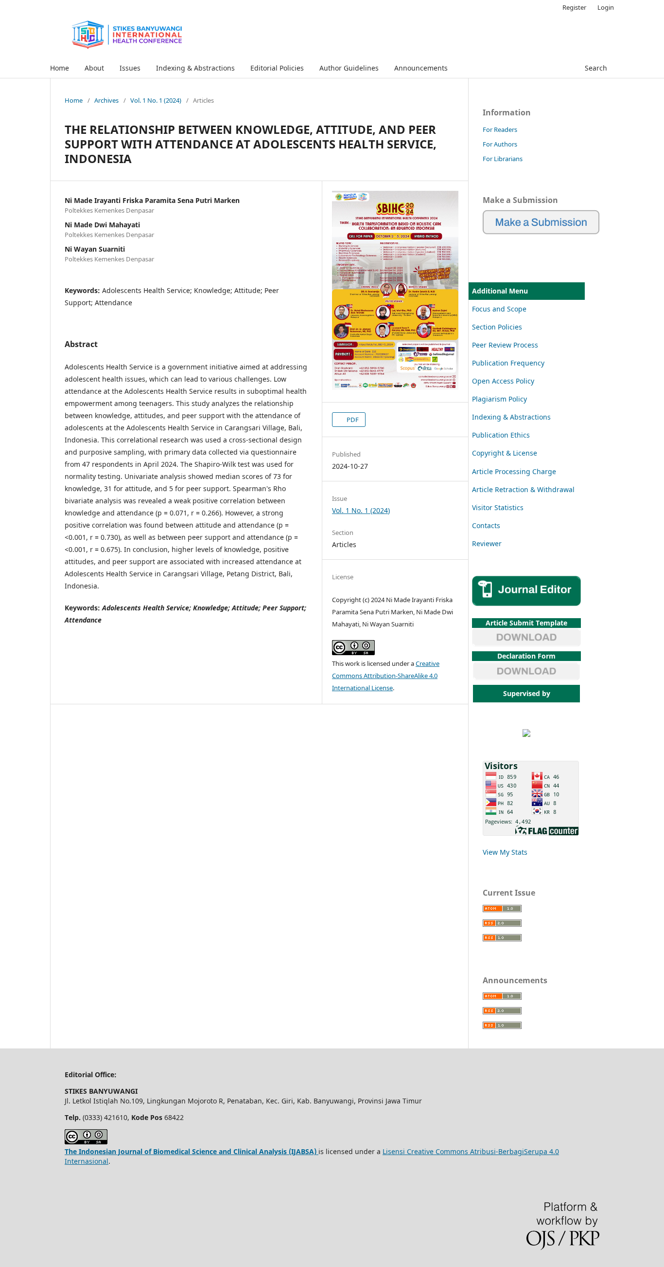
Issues (130, 68)
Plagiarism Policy (499, 399)
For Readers (500, 129)
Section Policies (497, 326)
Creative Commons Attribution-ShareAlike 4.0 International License (385, 675)
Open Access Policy (503, 381)
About (94, 68)
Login (605, 7)
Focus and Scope (499, 308)
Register (574, 7)
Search (595, 68)
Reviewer (487, 543)
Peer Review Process (505, 344)
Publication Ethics (501, 435)
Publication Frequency (508, 362)
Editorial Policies (277, 68)
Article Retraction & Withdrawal (523, 489)
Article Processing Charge (514, 471)
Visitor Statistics (498, 507)
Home (59, 68)
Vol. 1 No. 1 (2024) (155, 100)
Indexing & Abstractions (195, 68)
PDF (352, 419)
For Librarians (503, 158)
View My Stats (505, 852)
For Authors (500, 144)
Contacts (486, 525)
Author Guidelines (349, 68)
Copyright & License (504, 453)
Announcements (421, 68)
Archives (106, 100)
